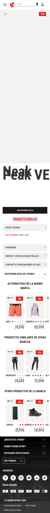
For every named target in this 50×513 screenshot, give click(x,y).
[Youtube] (29, 477)
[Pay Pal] (5, 491)
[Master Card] (21, 491)
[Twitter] (13, 477)
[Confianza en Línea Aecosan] (36, 491)
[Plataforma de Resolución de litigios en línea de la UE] (44, 491)
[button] (44, 503)
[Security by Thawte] (29, 491)
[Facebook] (5, 477)
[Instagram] (21, 477)
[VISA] (13, 491)
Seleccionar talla (25, 210)
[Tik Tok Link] (44, 477)
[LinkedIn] (36, 477)
